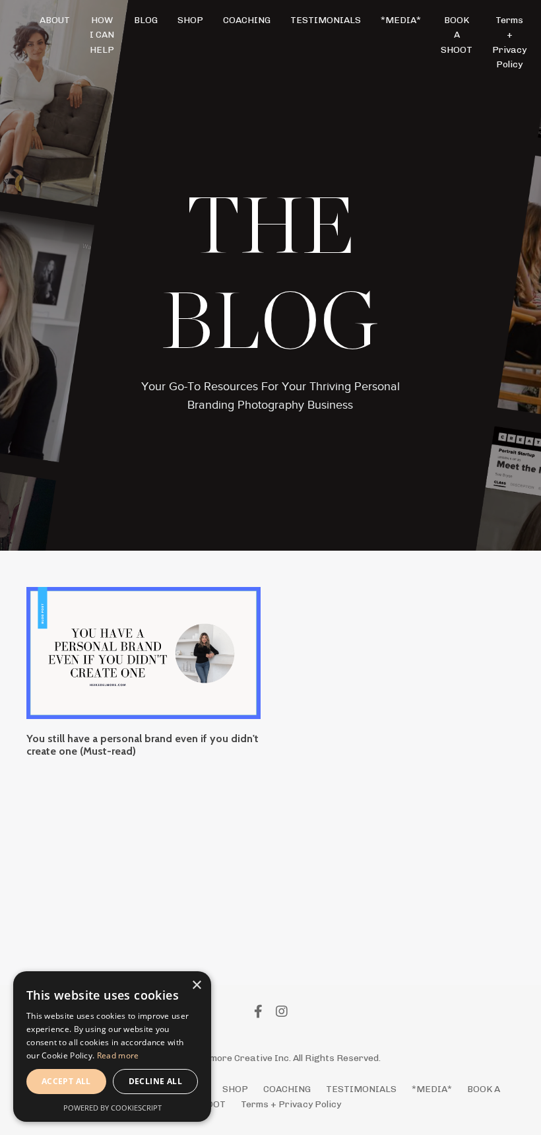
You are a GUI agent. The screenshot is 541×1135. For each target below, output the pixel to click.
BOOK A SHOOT (456, 35)
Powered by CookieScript (112, 1108)
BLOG (146, 20)
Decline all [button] (155, 1081)
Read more (118, 1055)
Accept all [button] (66, 1081)
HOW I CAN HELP (102, 35)
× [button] (196, 985)
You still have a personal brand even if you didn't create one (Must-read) (142, 744)
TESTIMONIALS (325, 20)
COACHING (246, 20)
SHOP (190, 20)
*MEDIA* (401, 20)
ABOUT (55, 20)
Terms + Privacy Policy (509, 42)
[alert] (112, 1046)
